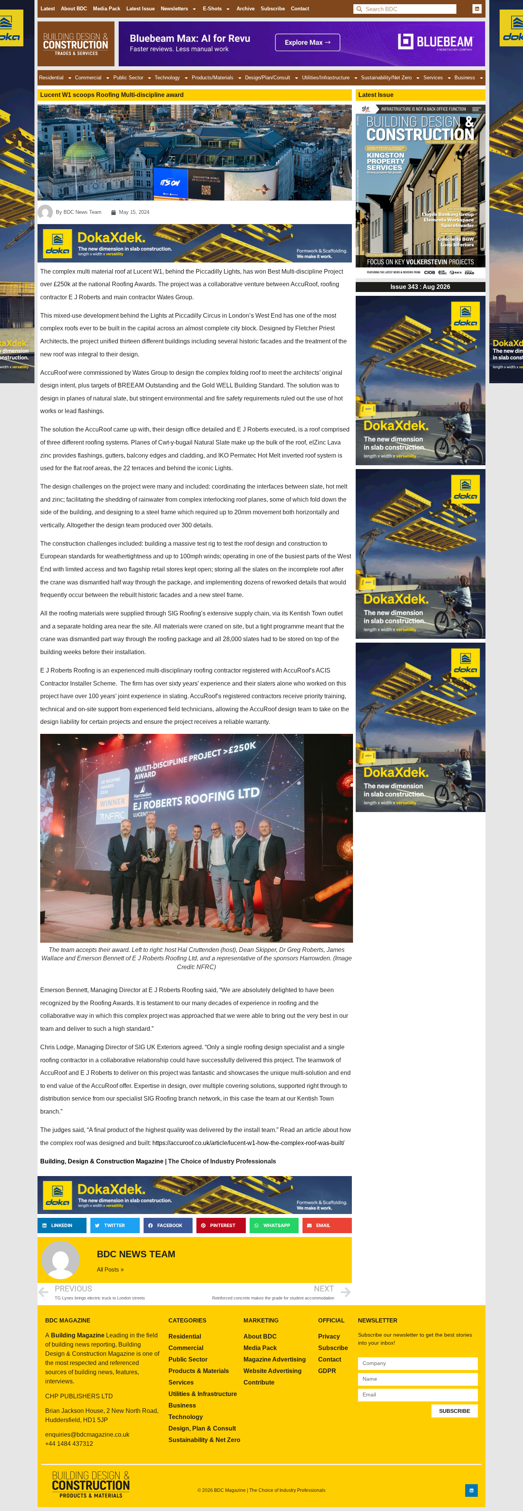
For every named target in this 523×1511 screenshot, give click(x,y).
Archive (246, 8)
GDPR (327, 1371)
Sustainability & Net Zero (204, 1440)
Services (433, 77)
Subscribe (273, 8)
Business (464, 77)
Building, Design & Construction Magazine (101, 1161)
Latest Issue (140, 8)
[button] (62, 1225)
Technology (167, 77)
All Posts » (110, 1269)
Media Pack (106, 8)
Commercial (88, 77)
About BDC (74, 8)
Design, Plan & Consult (202, 1428)
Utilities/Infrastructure (326, 77)
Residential (51, 77)
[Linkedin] (477, 8)
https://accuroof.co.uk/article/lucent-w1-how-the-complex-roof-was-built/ (248, 1143)
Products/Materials (213, 77)
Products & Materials (198, 1371)
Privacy (329, 1336)
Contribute (259, 1382)
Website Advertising (273, 1371)
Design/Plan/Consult (267, 77)
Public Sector (128, 77)
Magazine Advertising (275, 1359)
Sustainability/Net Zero (386, 77)
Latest (48, 8)
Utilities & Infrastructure (202, 1394)
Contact (300, 8)
